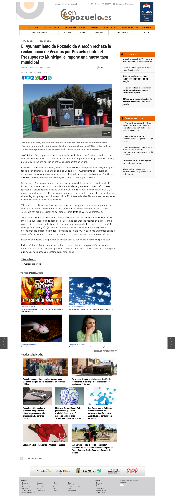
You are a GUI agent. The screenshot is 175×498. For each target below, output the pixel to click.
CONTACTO (145, 32)
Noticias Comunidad (51, 27)
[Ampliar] (67, 136)
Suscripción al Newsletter (124, 4)
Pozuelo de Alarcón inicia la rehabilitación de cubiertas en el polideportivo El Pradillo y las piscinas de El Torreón (91, 382)
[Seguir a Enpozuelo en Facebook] (89, 4)
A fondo (55, 485)
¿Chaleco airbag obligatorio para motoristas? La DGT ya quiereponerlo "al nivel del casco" (137, 171)
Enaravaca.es (147, 27)
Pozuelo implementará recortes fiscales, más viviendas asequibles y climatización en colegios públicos (44, 382)
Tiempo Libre (26, 491)
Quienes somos (70, 4)
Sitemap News (100, 492)
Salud (54, 489)
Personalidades (42, 485)
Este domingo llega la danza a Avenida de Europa (44, 445)
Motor (55, 487)
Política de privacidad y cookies (129, 480)
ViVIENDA (67, 32)
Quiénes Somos (101, 485)
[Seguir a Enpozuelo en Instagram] (95, 4)
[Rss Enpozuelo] (98, 4)
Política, (28, 40)
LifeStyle (83, 27)
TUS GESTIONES (122, 32)
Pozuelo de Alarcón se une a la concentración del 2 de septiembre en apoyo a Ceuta (138, 138)
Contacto (58, 4)
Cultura (104, 27)
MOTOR (82, 32)
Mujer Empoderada (130, 27)
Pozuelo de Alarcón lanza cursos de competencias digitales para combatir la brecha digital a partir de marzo (34, 413)
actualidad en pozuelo (31, 264)
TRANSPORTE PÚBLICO (39, 32)
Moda (70, 489)
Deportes (114, 27)
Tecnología (41, 491)
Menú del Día (26, 487)
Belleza (39, 489)
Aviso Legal (123, 482)
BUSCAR (108, 4)
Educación (94, 27)
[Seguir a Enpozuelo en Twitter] (92, 4)
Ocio (69, 483)
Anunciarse (99, 487)
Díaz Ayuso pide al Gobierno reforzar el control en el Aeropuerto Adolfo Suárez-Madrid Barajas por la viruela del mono (100, 413)
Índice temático (101, 491)
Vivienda (55, 491)
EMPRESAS (98, 32)
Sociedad (40, 483)
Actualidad (34, 27)
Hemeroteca (100, 489)
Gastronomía (70, 27)
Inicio (23, 27)
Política (55, 483)
